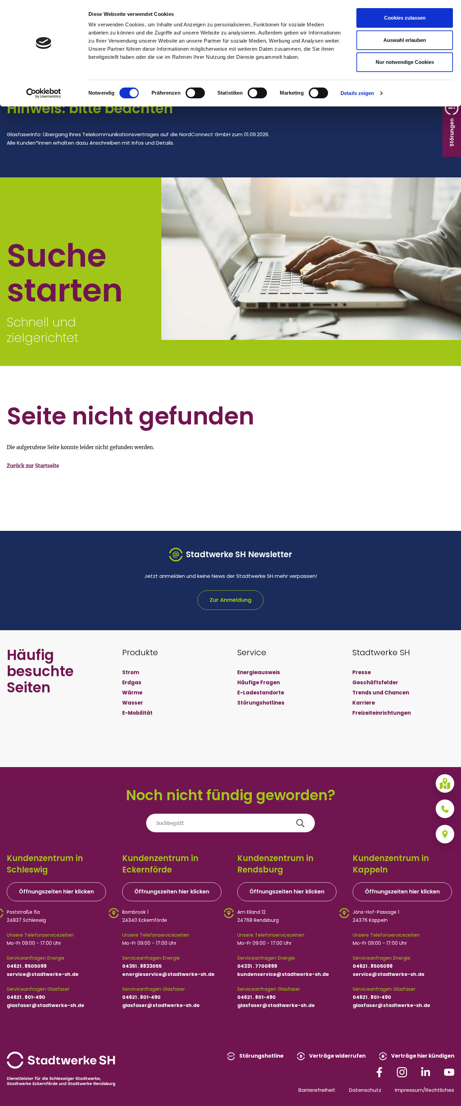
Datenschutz (365, 1089)
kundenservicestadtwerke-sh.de (283, 974)
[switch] (195, 93)
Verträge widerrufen (336, 1055)
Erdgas (131, 682)
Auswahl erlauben (404, 40)
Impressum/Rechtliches (424, 1089)
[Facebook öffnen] (379, 1071)
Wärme (132, 692)
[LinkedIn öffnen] (426, 1071)
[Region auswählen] (445, 783)
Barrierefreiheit (316, 1089)
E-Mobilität (137, 712)
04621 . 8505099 (27, 966)
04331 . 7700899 (257, 966)
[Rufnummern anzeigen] (445, 809)
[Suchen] (300, 823)
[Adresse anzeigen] (445, 834)
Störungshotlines (260, 702)
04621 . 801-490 (26, 997)
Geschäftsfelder (375, 682)
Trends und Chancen (380, 692)
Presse (361, 672)
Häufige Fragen (258, 682)
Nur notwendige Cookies (405, 62)
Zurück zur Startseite (33, 466)
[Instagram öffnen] (402, 1071)
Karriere (363, 702)
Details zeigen (357, 93)
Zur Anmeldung (230, 600)
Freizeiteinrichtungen (381, 712)
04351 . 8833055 (142, 966)
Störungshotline (260, 1055)
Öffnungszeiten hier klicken (56, 891)
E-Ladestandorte (260, 692)
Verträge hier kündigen (422, 1055)
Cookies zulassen (405, 18)
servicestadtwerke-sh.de (43, 974)
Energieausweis (258, 672)
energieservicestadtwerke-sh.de (168, 974)
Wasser (132, 702)
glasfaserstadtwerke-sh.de (45, 1005)
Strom (130, 672)
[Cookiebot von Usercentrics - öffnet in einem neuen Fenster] (43, 93)
